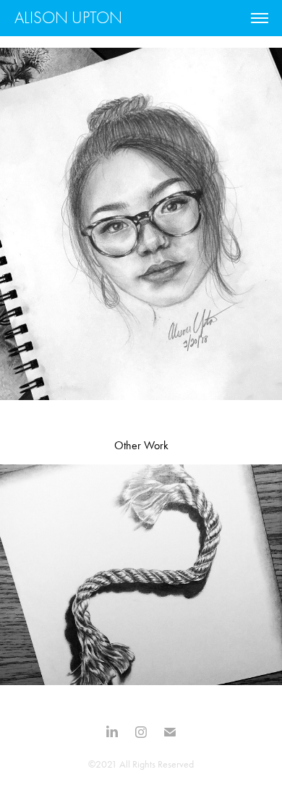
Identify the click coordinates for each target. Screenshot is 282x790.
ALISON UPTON (68, 17)
